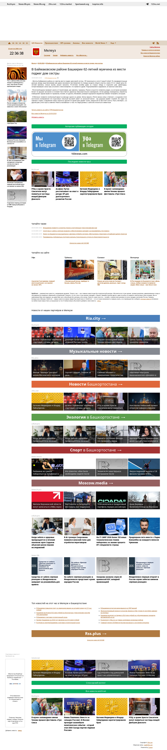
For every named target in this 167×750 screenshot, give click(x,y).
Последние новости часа (79, 162)
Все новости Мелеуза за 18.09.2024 (44, 113)
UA (20, 43)
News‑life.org (39, 4)
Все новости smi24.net (96, 691)
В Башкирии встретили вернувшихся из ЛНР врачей (119, 608)
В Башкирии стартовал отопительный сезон (51, 617)
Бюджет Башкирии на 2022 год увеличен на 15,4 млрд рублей (57, 620)
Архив (55, 55)
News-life (35, 555)
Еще (112, 43)
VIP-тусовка (65, 43)
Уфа (33, 258)
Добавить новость (66, 55)
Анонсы (76, 43)
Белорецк (134, 258)
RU (17, 43)
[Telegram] (153, 43)
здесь (99, 301)
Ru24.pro (11, 4)
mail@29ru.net (148, 745)
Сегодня (47, 55)
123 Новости (37, 43)
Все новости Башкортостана (150, 53)
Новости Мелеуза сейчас (151, 56)
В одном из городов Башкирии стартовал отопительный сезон (58, 623)
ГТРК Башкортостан (50, 78)
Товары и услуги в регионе (151, 50)
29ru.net (52, 4)
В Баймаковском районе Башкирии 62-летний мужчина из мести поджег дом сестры (74, 63)
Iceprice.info (97, 4)
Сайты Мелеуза (155, 47)
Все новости (87, 43)
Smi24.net (36, 658)
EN (13, 43)
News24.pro (36, 489)
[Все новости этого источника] (58, 78)
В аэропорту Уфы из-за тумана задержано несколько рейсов (122, 620)
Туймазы (68, 258)
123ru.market (66, 4)
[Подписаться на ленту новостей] (158, 43)
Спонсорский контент (96, 683)
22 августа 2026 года (15, 48)
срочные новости (145, 299)
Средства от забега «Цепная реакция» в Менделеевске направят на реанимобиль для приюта (76, 231)
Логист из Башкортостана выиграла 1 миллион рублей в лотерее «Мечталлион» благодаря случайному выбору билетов (85, 234)
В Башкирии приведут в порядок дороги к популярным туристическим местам (70, 228)
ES (27, 43)
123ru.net (155, 4)
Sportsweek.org (82, 4)
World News (100, 43)
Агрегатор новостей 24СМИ (79, 243)
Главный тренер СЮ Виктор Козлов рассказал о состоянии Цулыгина (125, 623)
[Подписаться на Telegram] (147, 4)
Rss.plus (35, 358)
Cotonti (150, 747)
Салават (101, 258)
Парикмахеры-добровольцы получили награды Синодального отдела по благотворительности (76, 237)
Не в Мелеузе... (81, 55)
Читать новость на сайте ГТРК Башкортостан (47, 110)
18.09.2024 (41, 63)
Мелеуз (34, 63)
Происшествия (51, 43)
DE (23, 43)
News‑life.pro (24, 4)
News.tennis (37, 456)
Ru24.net (35, 169)
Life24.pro (36, 424)
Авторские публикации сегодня (79, 126)
